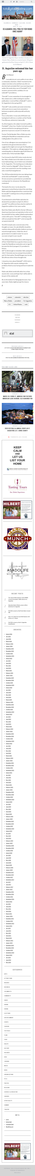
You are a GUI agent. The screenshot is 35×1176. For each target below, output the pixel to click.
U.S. (9, 304)
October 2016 (9, 896)
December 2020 (10, 792)
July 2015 (8, 928)
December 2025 (10, 648)
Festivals (7, 1030)
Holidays (7, 1052)
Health (6, 1044)
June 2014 (8, 960)
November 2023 (10, 707)
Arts (5, 974)
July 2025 (8, 660)
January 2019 (9, 843)
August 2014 (9, 955)
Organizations (8, 1074)
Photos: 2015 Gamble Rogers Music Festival (17, 356)
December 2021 (10, 763)
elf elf (12, 333)
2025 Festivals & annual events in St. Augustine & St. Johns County (17, 429)
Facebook (17, 314)
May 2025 (8, 665)
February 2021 (9, 787)
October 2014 (9, 950)
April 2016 (8, 911)
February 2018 (9, 867)
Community (15, 22)
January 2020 (9, 819)
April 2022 (8, 753)
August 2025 (9, 658)
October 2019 (9, 826)
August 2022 (9, 743)
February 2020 (9, 816)
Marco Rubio (8, 301)
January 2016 (9, 916)
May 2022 (8, 751)
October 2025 (9, 653)
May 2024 (8, 695)
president (18, 301)
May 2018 (8, 860)
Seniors (6, 1096)
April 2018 (8, 862)
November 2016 (10, 894)
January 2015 (9, 943)
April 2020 (8, 811)
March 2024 (9, 699)
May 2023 (8, 721)
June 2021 (8, 777)
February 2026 (9, 644)
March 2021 (9, 785)
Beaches (6, 982)
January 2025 (9, 675)
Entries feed (9, 1122)
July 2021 (8, 775)
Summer (6, 1105)
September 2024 (10, 685)
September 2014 (10, 952)
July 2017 (8, 882)
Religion (6, 1087)
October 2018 (9, 850)
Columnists (7, 22)
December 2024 (10, 678)
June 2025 (8, 663)
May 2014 (8, 962)
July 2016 (8, 904)
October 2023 (9, 709)
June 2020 (8, 806)
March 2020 (9, 814)
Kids (5, 1057)
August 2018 (9, 853)
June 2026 (8, 639)
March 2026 (9, 641)
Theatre (6, 1109)
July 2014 (8, 957)
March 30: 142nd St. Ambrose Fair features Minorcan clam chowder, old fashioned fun (17, 397)
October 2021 (9, 768)
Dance (6, 1000)
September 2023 (10, 712)
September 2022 (10, 741)
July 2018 (8, 855)
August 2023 (9, 714)
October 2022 (9, 738)
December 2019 (10, 821)
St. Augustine (28, 301)
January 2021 (9, 789)
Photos (6, 1083)
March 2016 (9, 913)
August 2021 (9, 772)
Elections (22, 22)
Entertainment (8, 1017)
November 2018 (10, 848)
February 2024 (9, 702)
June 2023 (8, 719)
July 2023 (8, 716)
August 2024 (9, 687)
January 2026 (9, 646)
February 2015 (9, 940)
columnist (18, 297)
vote (26, 304)
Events (6, 1022)
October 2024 (9, 682)
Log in (7, 1119)
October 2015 (9, 921)
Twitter (17, 317)
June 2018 (8, 858)
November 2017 (10, 875)
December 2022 (10, 733)
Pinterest (17, 319)
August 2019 (9, 831)
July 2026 (8, 636)
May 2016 (8, 909)
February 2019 (9, 840)
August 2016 (9, 901)
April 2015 (8, 935)
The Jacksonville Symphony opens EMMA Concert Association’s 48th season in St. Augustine (18, 599)
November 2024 (10, 680)
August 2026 (9, 634)
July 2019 (8, 833)
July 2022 (8, 746)
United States (17, 304)
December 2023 (10, 704)
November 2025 (10, 651)
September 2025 (10, 656)
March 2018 (9, 865)
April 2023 (8, 724)
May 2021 (8, 780)
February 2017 (9, 887)
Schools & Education (11, 1092)
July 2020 (8, 804)
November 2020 (10, 794)
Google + (17, 322)
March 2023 (9, 726)
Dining (6, 1004)
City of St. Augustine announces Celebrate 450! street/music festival (17, 347)
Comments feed (10, 1124)
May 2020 (8, 809)
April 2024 (8, 697)
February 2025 (9, 673)
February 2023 (9, 729)
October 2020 (9, 797)
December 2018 (10, 845)
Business (7, 987)
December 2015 (10, 918)
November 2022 (10, 736)
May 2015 (8, 933)
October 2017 (9, 877)
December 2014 (10, 945)
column (9, 297)
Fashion (6, 1026)
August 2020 (9, 802)
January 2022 (9, 760)
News (16, 24)
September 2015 (10, 923)
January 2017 (9, 889)
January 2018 (9, 870)
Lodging (6, 1061)
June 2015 (8, 930)
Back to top (17, 1172)
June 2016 (8, 906)
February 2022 (9, 758)
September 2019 (10, 828)
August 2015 (9, 926)
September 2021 (10, 770)
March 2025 (9, 670)
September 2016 (10, 899)
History (28, 22)
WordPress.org (9, 1126)
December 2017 (10, 872)
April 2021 (8, 782)
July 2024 (8, 690)
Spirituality (8, 1100)
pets (5, 1078)
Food (5, 1039)
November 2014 (10, 947)
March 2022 (9, 755)
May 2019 (8, 836)
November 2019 (10, 823)
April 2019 (8, 838)
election (26, 297)
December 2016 (10, 892)
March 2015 (9, 938)
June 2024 (8, 692)
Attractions (8, 978)
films (6, 1035)
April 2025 (8, 668)
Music (6, 1065)
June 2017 (8, 884)
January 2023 (9, 731)
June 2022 (8, 748)
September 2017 (10, 879)
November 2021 (10, 765)
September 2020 (10, 799)
